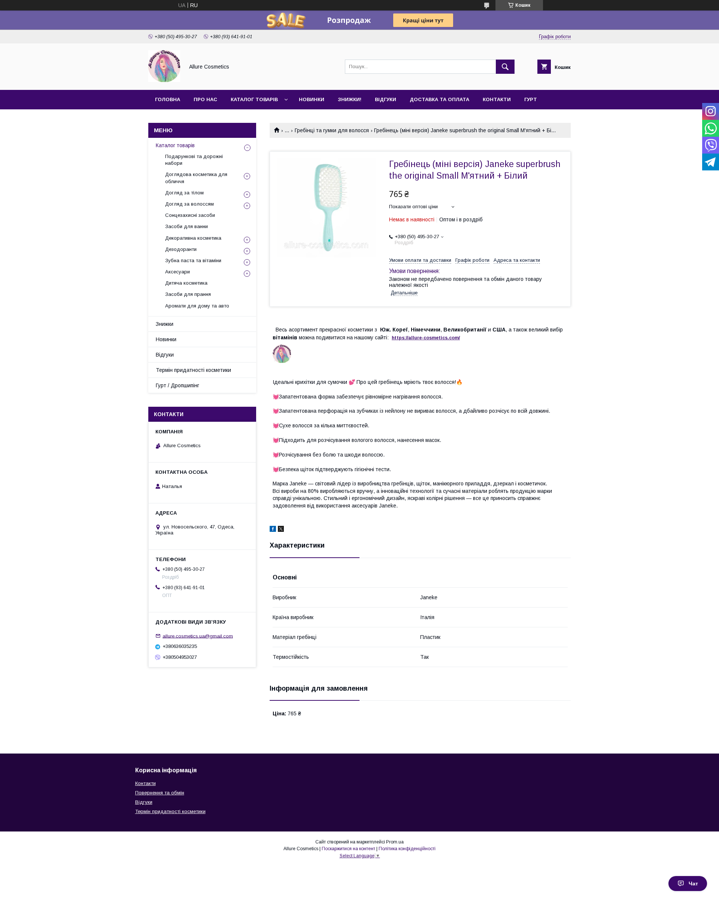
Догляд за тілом (184, 193)
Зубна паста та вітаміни (193, 260)
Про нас (205, 99)
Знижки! (349, 99)
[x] (281, 530)
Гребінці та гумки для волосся (332, 130)
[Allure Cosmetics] (164, 80)
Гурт (530, 99)
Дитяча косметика (186, 283)
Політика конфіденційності (407, 848)
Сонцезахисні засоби (190, 215)
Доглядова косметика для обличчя (196, 178)
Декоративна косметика (193, 238)
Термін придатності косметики (193, 370)
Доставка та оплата (439, 99)
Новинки (311, 99)
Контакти (497, 99)
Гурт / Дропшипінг (177, 385)
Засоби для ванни (186, 226)
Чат (693, 884)
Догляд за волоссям (189, 204)
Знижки (164, 324)
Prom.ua (395, 842)
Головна (167, 99)
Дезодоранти (181, 249)
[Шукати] (505, 67)
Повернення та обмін (159, 793)
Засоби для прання (188, 294)
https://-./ (426, 337)
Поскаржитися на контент (348, 848)
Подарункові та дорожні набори (194, 160)
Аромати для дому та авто (197, 306)
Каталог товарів (254, 99)
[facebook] (273, 530)
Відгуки (385, 99)
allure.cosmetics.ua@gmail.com (198, 636)
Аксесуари (177, 272)
